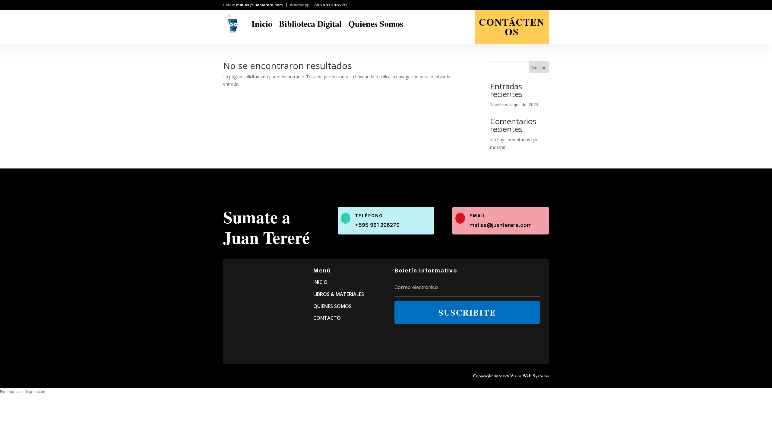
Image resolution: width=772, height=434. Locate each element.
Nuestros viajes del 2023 (514, 104)
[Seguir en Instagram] (544, 6)
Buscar (539, 67)
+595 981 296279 (329, 4)
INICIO (320, 282)
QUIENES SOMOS (332, 306)
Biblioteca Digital (310, 23)
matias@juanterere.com (259, 4)
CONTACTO (327, 318)
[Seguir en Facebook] (534, 6)
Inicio (262, 23)
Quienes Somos (375, 23)
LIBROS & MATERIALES (338, 294)
